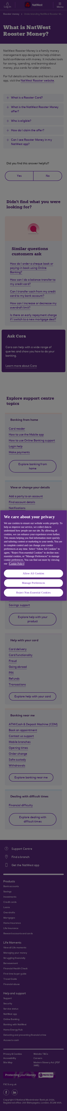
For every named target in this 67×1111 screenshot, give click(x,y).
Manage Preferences (33, 583)
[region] (33, 555)
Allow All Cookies (33, 573)
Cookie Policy (16, 563)
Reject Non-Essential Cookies (33, 592)
